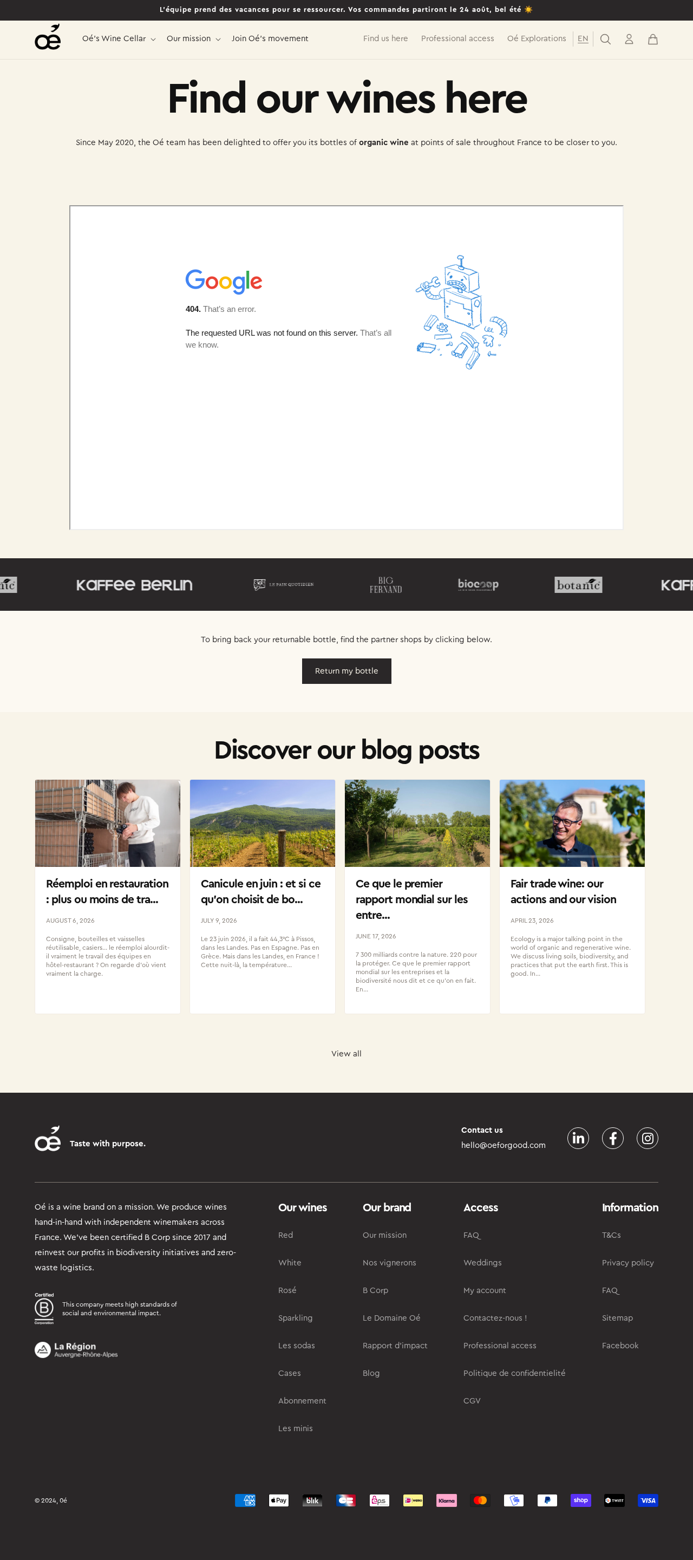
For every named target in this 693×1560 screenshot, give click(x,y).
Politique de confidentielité (514, 1373)
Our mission (189, 39)
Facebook (620, 1346)
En (583, 39)
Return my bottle (346, 671)
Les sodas (296, 1346)
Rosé (287, 1291)
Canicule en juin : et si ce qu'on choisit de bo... (261, 891)
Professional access (500, 1346)
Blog (371, 1373)
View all (346, 1054)
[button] (118, 39)
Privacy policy (628, 1263)
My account (484, 1291)
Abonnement (302, 1401)
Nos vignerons (389, 1263)
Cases (289, 1373)
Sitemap (617, 1318)
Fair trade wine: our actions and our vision (563, 891)
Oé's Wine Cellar (114, 39)
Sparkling (295, 1318)
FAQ (471, 1235)
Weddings (482, 1263)
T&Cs (611, 1235)
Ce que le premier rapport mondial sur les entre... (412, 899)
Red (285, 1235)
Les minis (295, 1429)
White (290, 1263)
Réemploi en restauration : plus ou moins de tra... (107, 891)
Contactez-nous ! (495, 1318)
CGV (472, 1401)
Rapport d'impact (395, 1346)
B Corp (375, 1291)
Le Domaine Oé (392, 1318)
